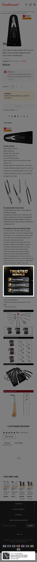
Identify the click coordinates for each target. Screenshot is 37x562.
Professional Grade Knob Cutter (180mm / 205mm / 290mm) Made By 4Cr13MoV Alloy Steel (20, 557)
